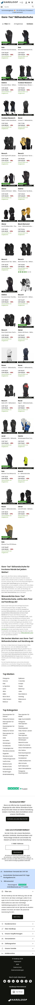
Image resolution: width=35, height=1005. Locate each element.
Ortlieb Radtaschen (24, 760)
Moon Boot (6, 696)
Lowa (4, 689)
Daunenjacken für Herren (8, 727)
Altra (4, 691)
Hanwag (21, 696)
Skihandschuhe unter (27, 633)
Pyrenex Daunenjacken (23, 727)
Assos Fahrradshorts (24, 747)
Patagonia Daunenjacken (23, 772)
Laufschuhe (6, 761)
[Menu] (1, 7)
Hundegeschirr (23, 755)
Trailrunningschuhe (9, 758)
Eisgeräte (6, 753)
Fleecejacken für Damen (8, 722)
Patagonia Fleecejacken (22, 722)
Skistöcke (4, 629)
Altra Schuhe (22, 763)
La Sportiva (6, 686)
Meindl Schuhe (23, 742)
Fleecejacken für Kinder (23, 715)
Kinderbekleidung (8, 774)
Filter (7, 24)
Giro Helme (22, 750)
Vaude (20, 686)
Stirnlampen (7, 743)
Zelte (4, 738)
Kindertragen (7, 771)
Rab (4, 683)
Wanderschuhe (8, 756)
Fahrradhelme (7, 769)
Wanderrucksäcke (9, 751)
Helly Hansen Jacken (25, 731)
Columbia (21, 681)
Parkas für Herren (8, 731)
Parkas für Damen (8, 719)
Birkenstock (22, 699)
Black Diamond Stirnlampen (23, 739)
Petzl (19, 702)
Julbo (20, 691)
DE (20, 2)
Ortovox (5, 681)
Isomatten (6, 740)
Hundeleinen (22, 758)
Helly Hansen (7, 699)
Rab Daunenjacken (24, 753)
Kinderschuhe (7, 766)
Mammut (21, 689)
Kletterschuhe (7, 764)
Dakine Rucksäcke (24, 745)
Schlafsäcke (7, 745)
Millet (4, 694)
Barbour (5, 702)
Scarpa (20, 683)
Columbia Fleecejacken (22, 734)
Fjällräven (21, 678)
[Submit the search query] (33, 6)
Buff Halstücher (23, 766)
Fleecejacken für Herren (8, 734)
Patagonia (6, 678)
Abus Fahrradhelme (24, 768)
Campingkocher (8, 748)
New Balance (22, 694)
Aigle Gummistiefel (24, 719)
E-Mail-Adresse (17, 843)
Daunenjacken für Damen (8, 715)
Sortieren (30, 24)
